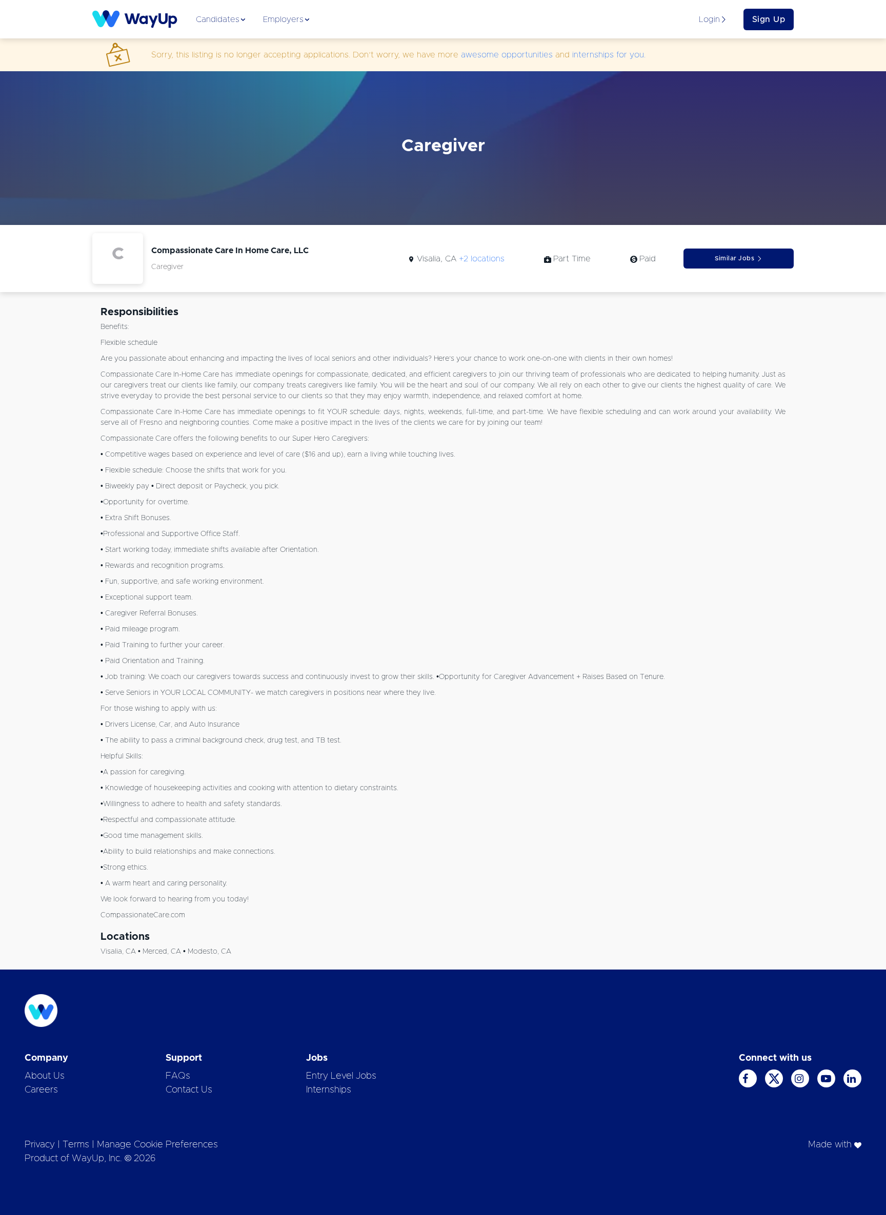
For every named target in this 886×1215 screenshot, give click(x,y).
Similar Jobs (734, 258)
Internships (328, 1090)
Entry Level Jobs (341, 1076)
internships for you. (609, 55)
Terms (76, 1144)
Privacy (40, 1144)
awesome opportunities (507, 55)
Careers (41, 1090)
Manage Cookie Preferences (157, 1144)
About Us (45, 1076)
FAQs (178, 1076)
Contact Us (189, 1090)
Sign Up (769, 19)
